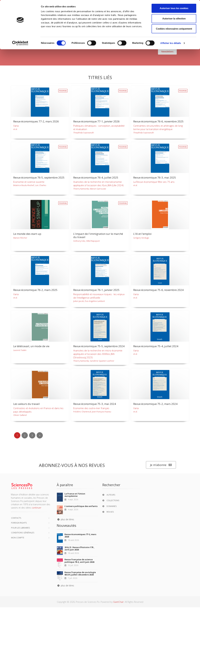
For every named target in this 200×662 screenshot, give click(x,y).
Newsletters (167, 51)
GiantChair (118, 601)
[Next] (40, 435)
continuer (36, 507)
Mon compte (17, 537)
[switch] (91, 42)
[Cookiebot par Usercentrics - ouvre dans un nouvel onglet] (20, 43)
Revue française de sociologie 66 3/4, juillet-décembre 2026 (80, 573)
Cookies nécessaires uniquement (174, 28)
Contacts (16, 517)
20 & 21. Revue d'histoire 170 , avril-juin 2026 (79, 548)
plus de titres (67, 519)
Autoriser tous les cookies (174, 8)
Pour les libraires (20, 527)
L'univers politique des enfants (81, 506)
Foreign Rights (19, 522)
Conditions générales (22, 532)
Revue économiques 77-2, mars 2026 (80, 535)
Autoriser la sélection (174, 18)
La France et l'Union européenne (75, 495)
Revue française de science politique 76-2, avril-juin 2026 (79, 560)
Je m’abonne (158, 465)
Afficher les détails (170, 43)
